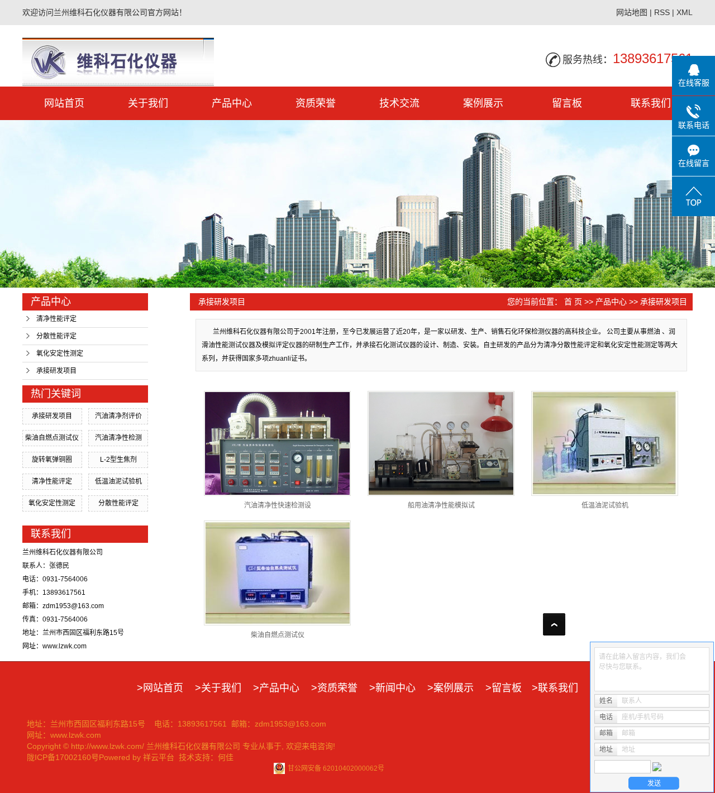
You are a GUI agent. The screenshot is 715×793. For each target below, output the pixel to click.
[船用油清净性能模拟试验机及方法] (441, 443)
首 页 (573, 301)
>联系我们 (555, 688)
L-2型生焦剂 (118, 460)
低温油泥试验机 (118, 481)
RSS (662, 12)
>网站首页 (160, 688)
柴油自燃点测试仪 (52, 438)
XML (684, 12)
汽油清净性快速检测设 (277, 505)
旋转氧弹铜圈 (52, 460)
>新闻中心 (392, 688)
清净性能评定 (56, 319)
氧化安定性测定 (59, 353)
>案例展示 (450, 688)
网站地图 (631, 12)
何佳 (225, 757)
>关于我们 (218, 688)
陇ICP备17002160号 (63, 757)
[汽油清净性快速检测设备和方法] (277, 443)
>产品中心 (276, 688)
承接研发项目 (56, 371)
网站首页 (64, 103)
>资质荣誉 (334, 688)
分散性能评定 (56, 336)
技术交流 (399, 103)
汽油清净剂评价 (118, 416)
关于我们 (148, 103)
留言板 (567, 103)
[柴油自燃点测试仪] (277, 572)
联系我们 (651, 103)
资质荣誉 (315, 103)
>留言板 (503, 688)
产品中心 (232, 103)
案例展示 (483, 103)
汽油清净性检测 (118, 438)
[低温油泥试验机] (604, 443)
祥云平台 (158, 757)
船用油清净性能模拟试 (441, 505)
